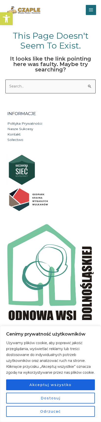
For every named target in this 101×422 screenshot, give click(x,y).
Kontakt (14, 134)
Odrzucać (50, 411)
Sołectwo (15, 140)
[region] (50, 374)
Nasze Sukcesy (20, 129)
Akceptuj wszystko (50, 385)
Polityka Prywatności (24, 123)
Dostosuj (51, 398)
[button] (6, 18)
